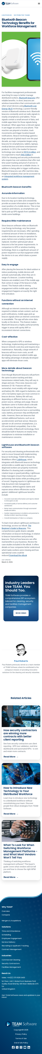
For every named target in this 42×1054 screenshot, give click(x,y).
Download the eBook (18, 555)
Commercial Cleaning (11, 960)
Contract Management (12, 949)
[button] (39, 3)
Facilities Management (11, 967)
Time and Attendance (11, 931)
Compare (6, 915)
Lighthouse (7, 15)
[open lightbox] (21, 59)
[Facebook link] (13, 1047)
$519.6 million (29, 152)
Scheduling (6, 935)
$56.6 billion (25, 155)
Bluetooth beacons (27, 98)
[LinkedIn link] (28, 1047)
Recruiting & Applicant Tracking (15, 945)
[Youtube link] (24, 1047)
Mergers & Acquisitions (11, 920)
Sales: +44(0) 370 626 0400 (13, 977)
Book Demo (21, 613)
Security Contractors (11, 963)
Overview (6, 911)
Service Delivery (8, 942)
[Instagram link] (21, 1047)
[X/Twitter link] (17, 1047)
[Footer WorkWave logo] (21, 1024)
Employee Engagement (12, 938)
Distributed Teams (22, 15)
